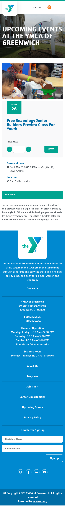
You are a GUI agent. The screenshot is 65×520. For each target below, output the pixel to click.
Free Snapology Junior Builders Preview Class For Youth (31, 124)
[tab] (32, 195)
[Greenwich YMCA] (32, 245)
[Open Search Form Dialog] (49, 7)
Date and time (15, 163)
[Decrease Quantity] (9, 149)
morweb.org (40, 501)
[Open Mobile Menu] (58, 7)
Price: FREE (12, 141)
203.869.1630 (33, 317)
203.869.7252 (33, 321)
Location (12, 177)
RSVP (51, 149)
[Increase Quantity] (28, 149)
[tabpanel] (32, 212)
